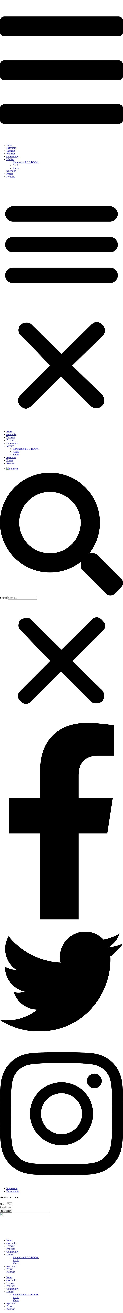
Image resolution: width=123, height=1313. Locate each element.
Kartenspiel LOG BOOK (26, 162)
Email (3, 1207)
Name (3, 1204)
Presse (9, 173)
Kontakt (10, 176)
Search (3, 597)
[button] (61, 304)
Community (12, 156)
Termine (10, 150)
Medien (10, 159)
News (9, 145)
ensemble (11, 147)
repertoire (11, 171)
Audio (16, 165)
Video (16, 168)
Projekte (10, 153)
